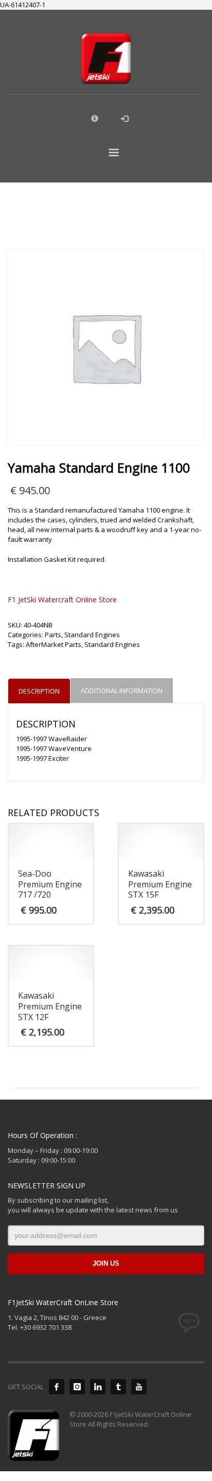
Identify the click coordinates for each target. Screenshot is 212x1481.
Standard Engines (92, 634)
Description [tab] (39, 691)
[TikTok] (118, 1386)
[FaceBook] (56, 1386)
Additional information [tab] (122, 690)
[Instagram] (77, 1386)
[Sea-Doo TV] (139, 1386)
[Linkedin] (97, 1386)
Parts (53, 634)
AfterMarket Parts (53, 644)
